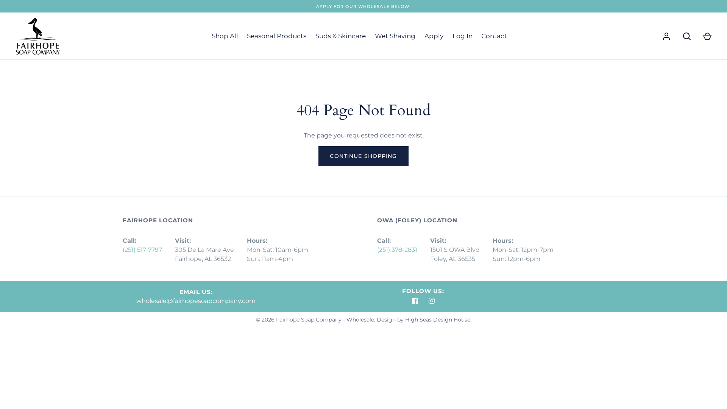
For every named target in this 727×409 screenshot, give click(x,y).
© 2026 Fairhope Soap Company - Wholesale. (315, 319)
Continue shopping (363, 156)
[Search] (687, 36)
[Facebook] (415, 300)
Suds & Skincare (340, 36)
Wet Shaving (395, 36)
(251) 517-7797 (142, 249)
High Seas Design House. (438, 319)
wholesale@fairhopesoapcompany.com (196, 300)
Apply (433, 36)
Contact (494, 36)
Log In (462, 36)
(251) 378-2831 (397, 249)
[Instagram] (431, 300)
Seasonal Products (276, 36)
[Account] (666, 36)
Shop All (225, 36)
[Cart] (707, 36)
